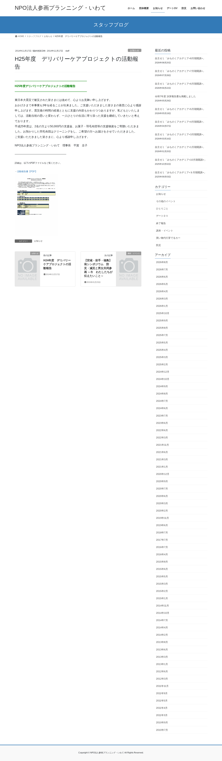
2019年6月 (162, 525)
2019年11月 (162, 518)
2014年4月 (162, 627)
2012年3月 (162, 678)
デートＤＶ (162, 215)
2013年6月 (162, 649)
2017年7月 (162, 539)
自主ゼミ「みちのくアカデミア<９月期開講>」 (180, 172)
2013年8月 (162, 642)
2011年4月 (162, 707)
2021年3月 (162, 459)
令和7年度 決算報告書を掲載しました (175, 96)
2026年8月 (162, 262)
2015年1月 (162, 598)
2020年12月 (162, 474)
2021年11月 (162, 444)
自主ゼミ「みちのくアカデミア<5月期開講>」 (180, 109)
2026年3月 (162, 298)
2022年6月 (162, 430)
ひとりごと (162, 208)
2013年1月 (162, 664)
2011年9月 (162, 693)
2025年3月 (162, 357)
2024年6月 (162, 408)
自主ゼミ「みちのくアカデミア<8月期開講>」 (180, 58)
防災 (158, 245)
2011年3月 (162, 715)
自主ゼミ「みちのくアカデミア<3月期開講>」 (180, 134)
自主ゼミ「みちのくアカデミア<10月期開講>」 (181, 159)
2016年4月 (162, 554)
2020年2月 (162, 510)
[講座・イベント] (128, 258)
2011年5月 (162, 700)
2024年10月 (162, 379)
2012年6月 (162, 671)
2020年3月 (162, 503)
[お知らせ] (27, 258)
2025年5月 (162, 342)
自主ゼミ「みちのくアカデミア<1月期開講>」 (180, 147)
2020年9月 (162, 481)
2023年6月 (162, 423)
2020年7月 (162, 488)
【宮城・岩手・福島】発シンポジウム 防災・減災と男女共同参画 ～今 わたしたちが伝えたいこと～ (98, 268)
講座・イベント (164, 230)
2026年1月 (162, 306)
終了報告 (161, 223)
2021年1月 (162, 466)
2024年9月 (162, 386)
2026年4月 (162, 291)
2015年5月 (162, 576)
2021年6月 (162, 452)
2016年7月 (162, 547)
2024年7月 (162, 401)
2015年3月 (162, 583)
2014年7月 (162, 620)
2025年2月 (162, 364)
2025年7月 (162, 335)
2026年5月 (162, 284)
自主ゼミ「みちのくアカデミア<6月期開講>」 (180, 83)
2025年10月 (162, 313)
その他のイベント (166, 201)
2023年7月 (162, 415)
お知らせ (134, 50)
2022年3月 (162, 437)
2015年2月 (162, 591)
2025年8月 (162, 327)
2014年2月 (162, 634)
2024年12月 (162, 371)
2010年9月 (162, 722)
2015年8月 (162, 561)
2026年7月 (162, 269)
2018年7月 (162, 532)
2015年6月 (162, 569)
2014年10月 (162, 613)
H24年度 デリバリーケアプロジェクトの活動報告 (57, 264)
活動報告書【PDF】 (27, 171)
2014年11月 (162, 605)
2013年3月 (162, 656)
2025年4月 (162, 349)
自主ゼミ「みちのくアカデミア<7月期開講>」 (180, 71)
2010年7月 (162, 730)
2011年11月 (162, 686)
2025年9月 (162, 320)
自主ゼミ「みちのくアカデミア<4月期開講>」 (180, 121)
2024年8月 (162, 393)
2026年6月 (162, 276)
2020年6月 (162, 496)
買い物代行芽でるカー (168, 237)
